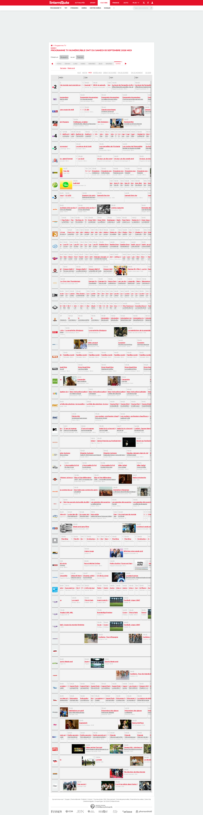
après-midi (97, 73)
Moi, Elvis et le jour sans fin (117, 184)
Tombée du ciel (61, 368)
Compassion (98, 392)
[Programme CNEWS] (55, 565)
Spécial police (115, 319)
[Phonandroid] (144, 811)
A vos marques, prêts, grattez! (60, 331)
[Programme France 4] (55, 136)
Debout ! (144, 515)
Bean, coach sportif (69, 306)
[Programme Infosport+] (55, 663)
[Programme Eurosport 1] (55, 638)
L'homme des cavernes (77, 233)
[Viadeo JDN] (115, 811)
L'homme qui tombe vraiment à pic (133, 98)
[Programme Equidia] (55, 651)
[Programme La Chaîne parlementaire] (55, 123)
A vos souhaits (95, 245)
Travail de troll (129, 257)
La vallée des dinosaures (145, 503)
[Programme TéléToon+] (55, 258)
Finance (115, 3)
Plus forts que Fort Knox (125, 343)
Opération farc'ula (66, 257)
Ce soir (148, 73)
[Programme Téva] (55, 381)
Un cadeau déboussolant (113, 233)
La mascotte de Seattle (141, 306)
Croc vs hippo (122, 466)
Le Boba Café (141, 135)
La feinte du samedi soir (112, 282)
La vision (122, 294)
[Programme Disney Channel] (55, 688)
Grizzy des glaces (107, 135)
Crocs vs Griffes (141, 466)
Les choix (127, 294)
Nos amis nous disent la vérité (59, 98)
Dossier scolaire (103, 294)
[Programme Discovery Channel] (55, 712)
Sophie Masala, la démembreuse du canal (97, 748)
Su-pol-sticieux (89, 466)
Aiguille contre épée (91, 257)
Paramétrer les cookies (136, 799)
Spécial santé (105, 319)
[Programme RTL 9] (55, 393)
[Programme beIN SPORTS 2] (55, 614)
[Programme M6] (55, 160)
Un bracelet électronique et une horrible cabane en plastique (115, 404)
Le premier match (71, 233)
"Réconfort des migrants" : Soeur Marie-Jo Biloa (84, 515)
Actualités (80, 3)
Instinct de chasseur (124, 257)
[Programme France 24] (55, 589)
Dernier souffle (50, 417)
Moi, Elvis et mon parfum (127, 184)
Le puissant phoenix (70, 257)
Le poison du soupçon (71, 245)
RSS (105, 799)
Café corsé (119, 306)
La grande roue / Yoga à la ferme (136, 220)
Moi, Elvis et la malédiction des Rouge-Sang (139, 184)
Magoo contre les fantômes (97, 306)
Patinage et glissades (109, 711)
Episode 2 (142, 171)
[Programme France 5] (55, 148)
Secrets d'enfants (93, 343)
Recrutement (111, 799)
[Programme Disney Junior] (55, 700)
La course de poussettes (66, 245)
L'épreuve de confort (75, 306)
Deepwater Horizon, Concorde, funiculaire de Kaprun (115, 454)
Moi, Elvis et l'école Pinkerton (111, 184)
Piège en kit (121, 306)
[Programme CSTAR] (55, 172)
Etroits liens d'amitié (125, 245)
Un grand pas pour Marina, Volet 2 (88, 306)
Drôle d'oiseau (106, 171)
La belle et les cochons (119, 220)
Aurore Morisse (89, 576)
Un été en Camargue (108, 110)
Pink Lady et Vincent (107, 417)
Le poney (142, 294)
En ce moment (137, 73)
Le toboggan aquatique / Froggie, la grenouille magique (92, 220)
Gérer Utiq (148, 799)
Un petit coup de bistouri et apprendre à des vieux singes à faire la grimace (136, 404)
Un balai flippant (81, 257)
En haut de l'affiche (76, 245)
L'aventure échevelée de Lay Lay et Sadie (122, 282)
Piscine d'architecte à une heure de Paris (133, 748)
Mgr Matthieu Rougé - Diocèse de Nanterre (73, 515)
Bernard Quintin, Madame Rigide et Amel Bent (139, 576)
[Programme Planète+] (55, 479)
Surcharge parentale (82, 306)
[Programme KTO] (55, 516)
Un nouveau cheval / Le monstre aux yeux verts (131, 699)
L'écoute (93, 294)
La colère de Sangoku (82, 270)
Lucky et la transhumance (136, 245)
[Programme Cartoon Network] (55, 295)
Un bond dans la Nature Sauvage (92, 699)
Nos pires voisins (134, 257)
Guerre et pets (139, 233)
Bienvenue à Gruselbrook (138, 257)
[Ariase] (127, 811)
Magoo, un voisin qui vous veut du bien (101, 306)
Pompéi (122, 503)
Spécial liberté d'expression (139, 319)
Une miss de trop (73, 736)
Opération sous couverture (96, 171)
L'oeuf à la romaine (73, 135)
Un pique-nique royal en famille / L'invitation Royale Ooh (121, 699)
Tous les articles (98, 799)
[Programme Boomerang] (55, 307)
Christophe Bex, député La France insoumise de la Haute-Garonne (85, 122)
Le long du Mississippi (68, 208)
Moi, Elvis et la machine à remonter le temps (145, 184)
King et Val (125, 429)
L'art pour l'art (92, 233)
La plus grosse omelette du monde (72, 220)
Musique (107, 8)
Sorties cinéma (95, 8)
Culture (103, 3)
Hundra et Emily (143, 429)
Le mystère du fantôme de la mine (104, 245)
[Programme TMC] (55, 369)
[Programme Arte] (55, 209)
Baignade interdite (120, 233)
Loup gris (126, 380)
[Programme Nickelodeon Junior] (55, 221)
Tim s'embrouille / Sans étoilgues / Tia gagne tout (79, 220)
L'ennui (117, 294)
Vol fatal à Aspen (137, 454)
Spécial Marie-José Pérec (126, 319)
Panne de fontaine (80, 135)
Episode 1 (130, 171)
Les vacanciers (124, 135)
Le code (132, 294)
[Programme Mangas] (55, 270)
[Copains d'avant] (103, 811)
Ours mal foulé (119, 135)
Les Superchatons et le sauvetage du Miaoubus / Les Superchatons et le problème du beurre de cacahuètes (85, 687)
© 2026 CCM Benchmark (111, 801)
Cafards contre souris (115, 306)
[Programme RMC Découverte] (55, 418)
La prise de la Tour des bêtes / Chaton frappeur (117, 687)
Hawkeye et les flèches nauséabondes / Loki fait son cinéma (64, 699)
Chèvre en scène (111, 294)
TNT (65, 8)
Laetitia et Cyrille (134, 417)
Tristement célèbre (86, 245)
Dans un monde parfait (70, 429)
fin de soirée (123, 73)
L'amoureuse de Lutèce (66, 135)
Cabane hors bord (78, 306)
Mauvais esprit (102, 135)
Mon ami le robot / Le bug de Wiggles (96, 687)
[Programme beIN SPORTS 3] (55, 626)
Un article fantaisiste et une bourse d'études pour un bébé (125, 404)
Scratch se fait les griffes (132, 282)
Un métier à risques (79, 392)
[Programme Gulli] (55, 185)
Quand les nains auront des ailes (76, 257)
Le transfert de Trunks (95, 270)
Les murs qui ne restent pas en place (108, 270)
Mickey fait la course (145, 699)
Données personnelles (123, 799)
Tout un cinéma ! (102, 282)
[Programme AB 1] (55, 332)
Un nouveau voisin (60, 736)
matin (84, 73)
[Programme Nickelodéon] (55, 283)
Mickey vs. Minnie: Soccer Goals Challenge (68, 687)
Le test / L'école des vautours (72, 294)
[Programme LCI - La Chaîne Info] (55, 528)
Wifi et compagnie (90, 245)
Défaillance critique (63, 454)
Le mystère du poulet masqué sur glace (115, 245)
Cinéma (84, 8)
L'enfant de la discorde (117, 392)
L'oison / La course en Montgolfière (126, 220)
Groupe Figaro (99, 801)
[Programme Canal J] (55, 234)
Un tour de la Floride (87, 208)
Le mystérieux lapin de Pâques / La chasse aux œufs (106, 687)
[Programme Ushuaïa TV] (55, 491)
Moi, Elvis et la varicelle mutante (122, 184)
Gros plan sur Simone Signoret (133, 122)
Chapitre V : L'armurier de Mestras (144, 687)
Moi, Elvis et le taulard (132, 184)
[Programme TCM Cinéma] (55, 786)
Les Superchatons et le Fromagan (125, 687)
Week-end (71, 68)
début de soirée (109, 73)
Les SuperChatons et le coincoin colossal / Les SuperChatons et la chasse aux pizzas (74, 687)
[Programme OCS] (55, 761)
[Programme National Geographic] (55, 454)
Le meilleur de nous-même (110, 98)
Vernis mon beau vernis (93, 306)
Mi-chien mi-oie (72, 466)
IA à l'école (127, 515)
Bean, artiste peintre (65, 306)
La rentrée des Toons (81, 294)
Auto (126, 3)
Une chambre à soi (82, 245)
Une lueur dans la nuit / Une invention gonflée (74, 699)
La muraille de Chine (131, 368)
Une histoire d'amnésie (95, 319)
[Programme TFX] (55, 356)
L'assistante (137, 294)
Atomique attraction (143, 343)
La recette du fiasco (138, 282)
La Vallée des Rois (101, 503)
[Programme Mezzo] (55, 442)
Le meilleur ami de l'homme (87, 233)
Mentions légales (89, 801)
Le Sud (109, 147)
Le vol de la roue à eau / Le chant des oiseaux (85, 699)
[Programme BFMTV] (55, 553)
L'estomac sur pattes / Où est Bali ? (111, 220)
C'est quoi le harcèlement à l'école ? (93, 135)
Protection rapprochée (107, 306)
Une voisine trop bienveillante (100, 736)
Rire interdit (111, 306)
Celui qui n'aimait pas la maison (143, 736)
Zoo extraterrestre (93, 282)
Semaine (63, 68)
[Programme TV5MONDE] (55, 577)
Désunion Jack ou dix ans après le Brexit (76, 576)
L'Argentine (86, 490)
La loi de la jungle (136, 392)
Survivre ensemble (87, 429)
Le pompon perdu (128, 135)
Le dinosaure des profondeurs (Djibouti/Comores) (124, 490)
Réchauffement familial (145, 233)
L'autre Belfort (88, 135)
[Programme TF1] (55, 111)
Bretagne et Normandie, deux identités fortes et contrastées (89, 196)
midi (90, 73)
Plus (135, 3)
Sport (92, 3)
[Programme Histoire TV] (55, 504)
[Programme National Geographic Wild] (55, 467)
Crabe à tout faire (72, 306)
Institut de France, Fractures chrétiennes (102, 515)
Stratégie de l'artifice (107, 368)
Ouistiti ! (100, 699)
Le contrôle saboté (107, 294)
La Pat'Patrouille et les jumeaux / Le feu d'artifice (66, 220)
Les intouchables (84, 368)
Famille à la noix (116, 135)
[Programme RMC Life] (55, 749)
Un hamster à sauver (143, 257)
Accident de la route (108, 466)
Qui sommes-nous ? (58, 799)
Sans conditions (81, 380)
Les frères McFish (125, 233)
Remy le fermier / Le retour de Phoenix (134, 687)
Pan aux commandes (69, 270)
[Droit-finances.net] (91, 811)
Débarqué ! (133, 135)
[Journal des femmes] (56, 811)
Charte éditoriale (75, 799)
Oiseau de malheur (82, 233)
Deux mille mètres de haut (76, 711)
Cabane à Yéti (113, 135)
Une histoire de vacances (72, 319)
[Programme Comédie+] (55, 320)
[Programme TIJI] (55, 246)
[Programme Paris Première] (55, 773)
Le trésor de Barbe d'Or (130, 233)
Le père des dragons (96, 233)
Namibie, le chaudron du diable (132, 147)
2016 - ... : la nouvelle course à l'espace (105, 478)
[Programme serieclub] (55, 344)
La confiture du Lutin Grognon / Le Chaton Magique (102, 220)
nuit (79, 73)
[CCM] (69, 811)
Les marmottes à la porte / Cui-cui (110, 699)
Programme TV (55, 8)
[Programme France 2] (55, 87)
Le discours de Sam (133, 233)
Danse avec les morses (105, 306)
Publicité (83, 799)
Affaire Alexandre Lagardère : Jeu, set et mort (123, 86)
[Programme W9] (55, 99)
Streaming (74, 8)
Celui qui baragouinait (130, 736)
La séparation (133, 711)
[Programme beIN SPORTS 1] (55, 602)
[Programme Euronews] (55, 540)
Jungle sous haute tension (79, 417)
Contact (90, 799)
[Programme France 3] (55, 197)
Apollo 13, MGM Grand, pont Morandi (90, 454)
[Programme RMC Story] (55, 405)
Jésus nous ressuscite (115, 515)
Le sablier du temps (87, 257)
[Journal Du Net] (80, 811)
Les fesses (88, 294)
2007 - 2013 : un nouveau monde (83, 478)
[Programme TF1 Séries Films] (55, 737)
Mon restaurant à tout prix (86, 736)
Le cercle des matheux (101, 233)
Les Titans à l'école (99, 294)
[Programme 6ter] (55, 724)
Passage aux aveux (118, 171)
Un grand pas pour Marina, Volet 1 (85, 306)
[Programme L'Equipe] (55, 675)
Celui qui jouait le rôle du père (117, 736)
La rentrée (67, 294)
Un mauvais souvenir (89, 98)
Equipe (67, 799)
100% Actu (63, 564)
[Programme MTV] (55, 430)
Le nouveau (106, 233)
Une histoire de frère (84, 319)
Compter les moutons (101, 257)
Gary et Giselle (107, 429)
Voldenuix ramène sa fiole (59, 135)
